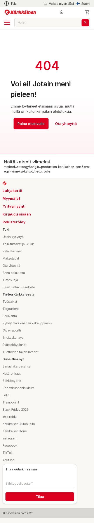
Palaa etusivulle (31, 123)
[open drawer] (7, 22)
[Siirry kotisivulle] (20, 12)
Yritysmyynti (14, 206)
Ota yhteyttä (66, 123)
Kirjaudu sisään (17, 214)
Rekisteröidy (14, 222)
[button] (58, 3)
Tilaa (40, 496)
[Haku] (85, 22)
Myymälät (11, 198)
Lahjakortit (13, 190)
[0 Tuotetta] (87, 12)
